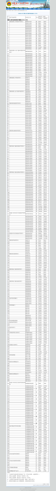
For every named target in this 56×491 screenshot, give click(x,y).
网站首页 (10, 10)
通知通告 (13, 10)
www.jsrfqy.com (26, 490)
